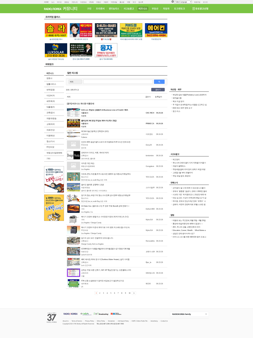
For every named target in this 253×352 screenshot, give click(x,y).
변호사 (49, 78)
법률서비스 (51, 84)
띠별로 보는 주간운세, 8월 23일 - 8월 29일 (189, 220)
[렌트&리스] (114, 8)
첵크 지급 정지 (178, 101)
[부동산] (155, 8)
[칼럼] (189, 216)
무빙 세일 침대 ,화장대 (181, 176)
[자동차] (166, 8)
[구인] (89, 8)
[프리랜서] (100, 8)
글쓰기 (158, 90)
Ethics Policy (101, 321)
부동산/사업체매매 (54, 153)
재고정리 (176, 159)
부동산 (98, 2)
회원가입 (197, 2)
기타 (48, 158)
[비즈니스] (143, 8)
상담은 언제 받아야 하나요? (183, 233)
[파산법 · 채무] (189, 90)
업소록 (140, 2)
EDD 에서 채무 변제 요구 (182, 108)
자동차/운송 (51, 118)
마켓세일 (114, 2)
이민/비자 (51, 95)
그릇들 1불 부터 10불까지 (183, 173)
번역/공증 (51, 90)
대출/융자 (51, 107)
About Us (66, 321)
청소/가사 (51, 141)
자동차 (106, 2)
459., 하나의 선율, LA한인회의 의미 (186, 227)
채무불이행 (177, 98)
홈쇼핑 (122, 2)
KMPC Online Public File (139, 321)
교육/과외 (51, 124)
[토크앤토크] (179, 8)
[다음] (134, 293)
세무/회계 (51, 101)
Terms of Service (77, 321)
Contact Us (164, 321)
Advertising (154, 321)
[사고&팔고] (129, 8)
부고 (134, 2)
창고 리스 (176, 111)
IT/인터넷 (50, 147)
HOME (46, 2)
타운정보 (83, 2)
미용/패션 (51, 135)
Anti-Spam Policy (123, 321)
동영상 (66, 2)
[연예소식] (189, 183)
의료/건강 (51, 130)
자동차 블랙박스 (179, 166)
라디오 (59, 2)
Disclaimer (111, 321)
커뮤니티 (75, 2)
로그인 (205, 2)
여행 (128, 2)
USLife (91, 2)
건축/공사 (51, 112)
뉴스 (52, 2)
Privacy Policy (89, 321)
